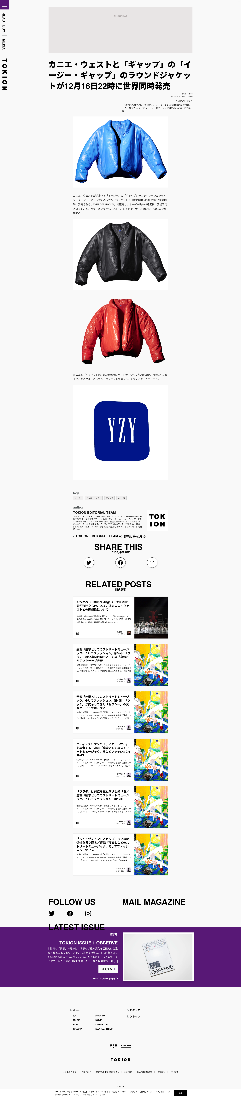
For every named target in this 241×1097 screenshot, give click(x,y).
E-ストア (135, 1010)
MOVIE (98, 1020)
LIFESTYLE (101, 1024)
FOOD (76, 1024)
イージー (78, 498)
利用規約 (128, 1072)
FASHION (180, 100)
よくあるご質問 (69, 1072)
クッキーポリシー (78, 1094)
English (126, 1045)
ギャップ (109, 498)
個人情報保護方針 (145, 1072)
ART (75, 1015)
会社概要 (174, 1072)
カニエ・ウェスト (94, 498)
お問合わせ (86, 1072)
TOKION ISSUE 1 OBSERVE (88, 942)
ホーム (76, 1010)
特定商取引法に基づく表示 (108, 1072)
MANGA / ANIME (104, 1029)
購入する (107, 969)
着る (190, 100)
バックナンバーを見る (104, 978)
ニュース (121, 498)
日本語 (113, 1045)
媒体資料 (162, 1072)
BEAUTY (78, 1029)
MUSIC (76, 1020)
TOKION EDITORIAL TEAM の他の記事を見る (110, 536)
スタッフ (135, 1016)
